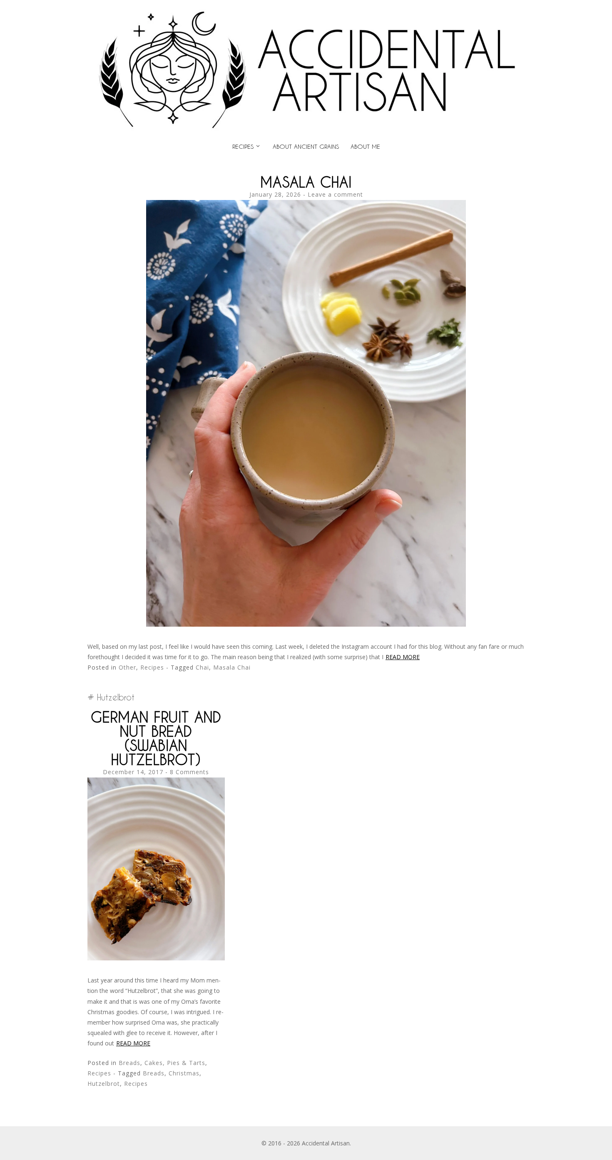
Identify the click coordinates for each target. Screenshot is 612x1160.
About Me (365, 146)
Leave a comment (335, 194)
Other (127, 667)
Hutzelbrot (103, 1084)
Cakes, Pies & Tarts (174, 1063)
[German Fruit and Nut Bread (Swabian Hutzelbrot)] (156, 958)
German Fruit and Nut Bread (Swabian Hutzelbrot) (156, 738)
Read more (403, 657)
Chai (202, 667)
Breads (129, 1063)
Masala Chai (306, 182)
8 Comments (189, 772)
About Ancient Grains (306, 146)
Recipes (243, 146)
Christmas (184, 1073)
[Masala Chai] (306, 624)
